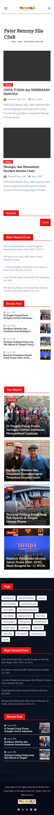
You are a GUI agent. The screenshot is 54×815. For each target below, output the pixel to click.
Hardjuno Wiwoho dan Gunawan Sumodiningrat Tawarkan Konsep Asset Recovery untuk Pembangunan (24, 477)
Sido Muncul (21, 633)
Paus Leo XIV (25, 622)
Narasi (10, 488)
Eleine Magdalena (9, 604)
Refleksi (8, 84)
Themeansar (27, 794)
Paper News (41, 790)
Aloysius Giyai (8, 598)
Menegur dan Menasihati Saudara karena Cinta (21, 169)
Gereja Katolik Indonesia (28, 610)
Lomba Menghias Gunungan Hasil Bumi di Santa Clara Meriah (26, 681)
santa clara (38, 628)
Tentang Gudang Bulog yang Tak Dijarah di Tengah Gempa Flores (19, 344)
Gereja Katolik (8, 610)
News (10, 444)
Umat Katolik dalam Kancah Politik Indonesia (26, 277)
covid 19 (41, 598)
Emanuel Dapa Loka (17, 99)
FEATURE (12, 400)
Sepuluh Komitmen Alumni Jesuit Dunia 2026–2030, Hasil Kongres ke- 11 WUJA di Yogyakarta (19, 359)
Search (11, 213)
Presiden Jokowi (9, 628)
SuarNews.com (10, 371)
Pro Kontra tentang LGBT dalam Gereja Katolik (25, 669)
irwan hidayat (8, 616)
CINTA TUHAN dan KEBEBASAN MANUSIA (26, 92)
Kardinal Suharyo (25, 616)
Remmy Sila (24, 628)
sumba (5, 639)
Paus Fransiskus (9, 622)
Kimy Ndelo (40, 616)
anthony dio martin (26, 598)
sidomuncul (7, 633)
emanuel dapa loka (28, 604)
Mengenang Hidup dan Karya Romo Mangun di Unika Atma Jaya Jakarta (25, 289)
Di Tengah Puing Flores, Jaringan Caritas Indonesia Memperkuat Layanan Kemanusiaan (17, 319)
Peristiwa (11, 532)
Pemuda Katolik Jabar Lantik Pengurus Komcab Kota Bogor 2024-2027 (22, 248)
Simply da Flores (37, 633)
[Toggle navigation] (5, 8)
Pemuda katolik (40, 622)
